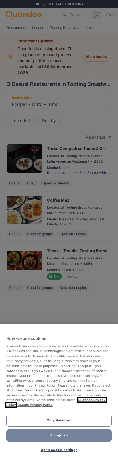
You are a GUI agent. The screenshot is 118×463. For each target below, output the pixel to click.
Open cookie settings (59, 450)
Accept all (59, 435)
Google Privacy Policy (35, 405)
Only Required (59, 420)
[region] (59, 393)
